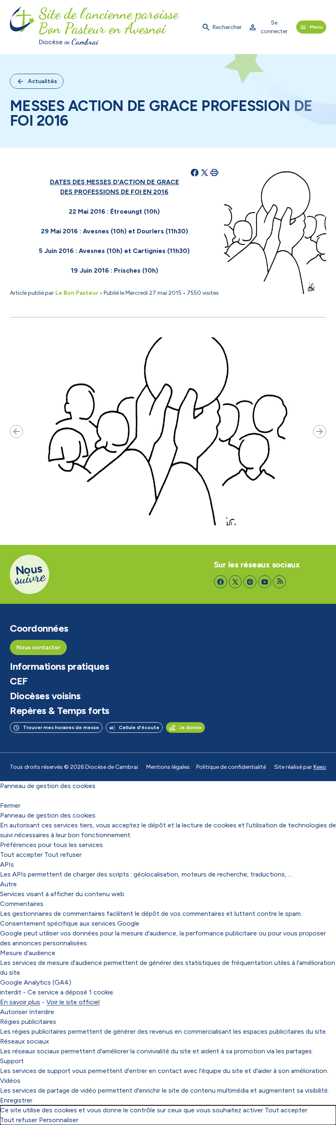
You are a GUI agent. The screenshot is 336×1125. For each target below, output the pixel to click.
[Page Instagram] (250, 581)
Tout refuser (63, 854)
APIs (7, 864)
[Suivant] (319, 431)
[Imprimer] (214, 172)
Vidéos (10, 1080)
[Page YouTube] (264, 581)
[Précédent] (16, 431)
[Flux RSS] (279, 581)
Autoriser (13, 1012)
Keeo (319, 767)
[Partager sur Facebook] (195, 172)
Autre (8, 884)
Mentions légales (168, 767)
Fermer (10, 805)
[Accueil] (22, 27)
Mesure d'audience (27, 953)
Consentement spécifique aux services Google (69, 923)
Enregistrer (16, 1100)
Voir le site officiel (73, 1002)
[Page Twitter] (235, 581)
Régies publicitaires (28, 1022)
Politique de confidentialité (231, 767)
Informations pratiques (59, 666)
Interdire (41, 1012)
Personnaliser (58, 1120)
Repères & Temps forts (59, 711)
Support (12, 1061)
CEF (19, 681)
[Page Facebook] (220, 581)
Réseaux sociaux (24, 1041)
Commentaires (21, 904)
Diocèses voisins (45, 696)
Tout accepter (21, 854)
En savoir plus (20, 1002)
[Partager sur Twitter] (204, 172)
